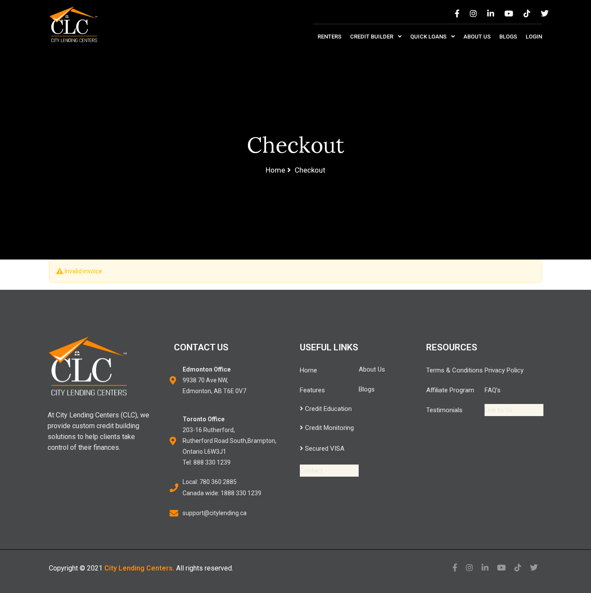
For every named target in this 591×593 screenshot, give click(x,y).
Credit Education (327, 409)
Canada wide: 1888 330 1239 (222, 493)
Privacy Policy (504, 370)
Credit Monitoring (328, 428)
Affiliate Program (450, 390)
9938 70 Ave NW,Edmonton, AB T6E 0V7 (214, 380)
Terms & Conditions (454, 370)
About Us (477, 36)
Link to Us (499, 410)
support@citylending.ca (215, 513)
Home (308, 370)
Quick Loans (429, 36)
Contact (311, 470)
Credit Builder (372, 36)
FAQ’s (493, 390)
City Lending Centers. (139, 568)
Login (534, 36)
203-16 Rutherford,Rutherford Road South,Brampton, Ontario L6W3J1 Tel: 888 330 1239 (229, 441)
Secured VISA (323, 448)
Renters (329, 36)
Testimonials (444, 410)
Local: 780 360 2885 (210, 481)
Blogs (508, 36)
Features (312, 390)
